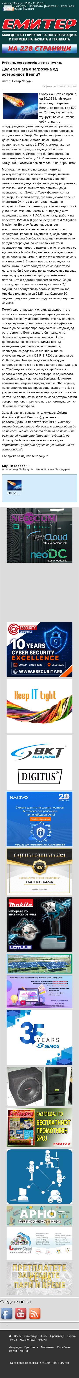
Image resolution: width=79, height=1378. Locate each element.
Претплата (36, 6)
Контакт (29, 8)
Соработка (68, 6)
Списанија (31, 1336)
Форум (42, 1339)
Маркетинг (51, 6)
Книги (43, 1336)
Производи (57, 1336)
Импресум (20, 6)
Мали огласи (28, 1339)
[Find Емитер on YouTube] (21, 1313)
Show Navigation (7, 9)
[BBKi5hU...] (14, 485)
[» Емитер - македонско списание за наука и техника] (39, 28)
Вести (18, 1336)
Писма (13, 1339)
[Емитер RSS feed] (35, 1313)
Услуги (18, 8)
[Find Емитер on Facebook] (7, 1313)
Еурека (71, 1336)
